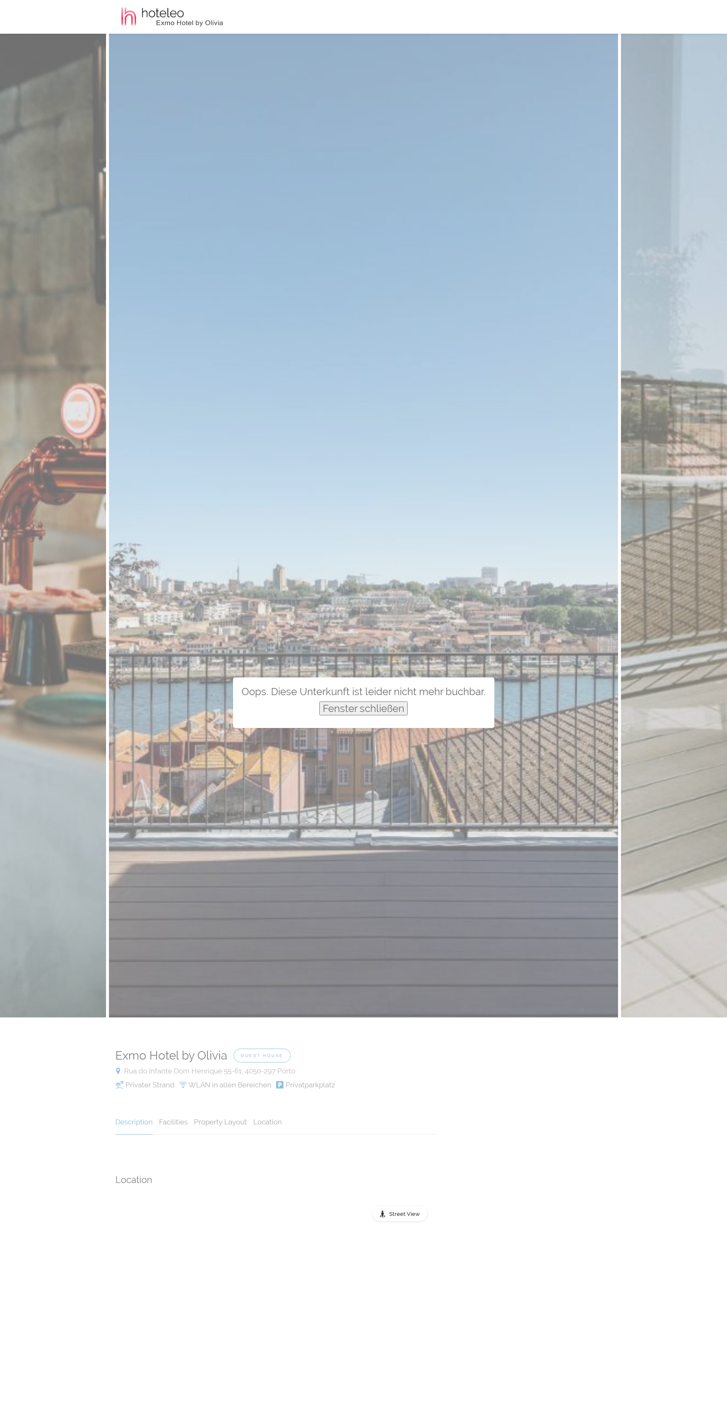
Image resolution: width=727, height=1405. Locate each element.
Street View (404, 1214)
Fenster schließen (363, 708)
